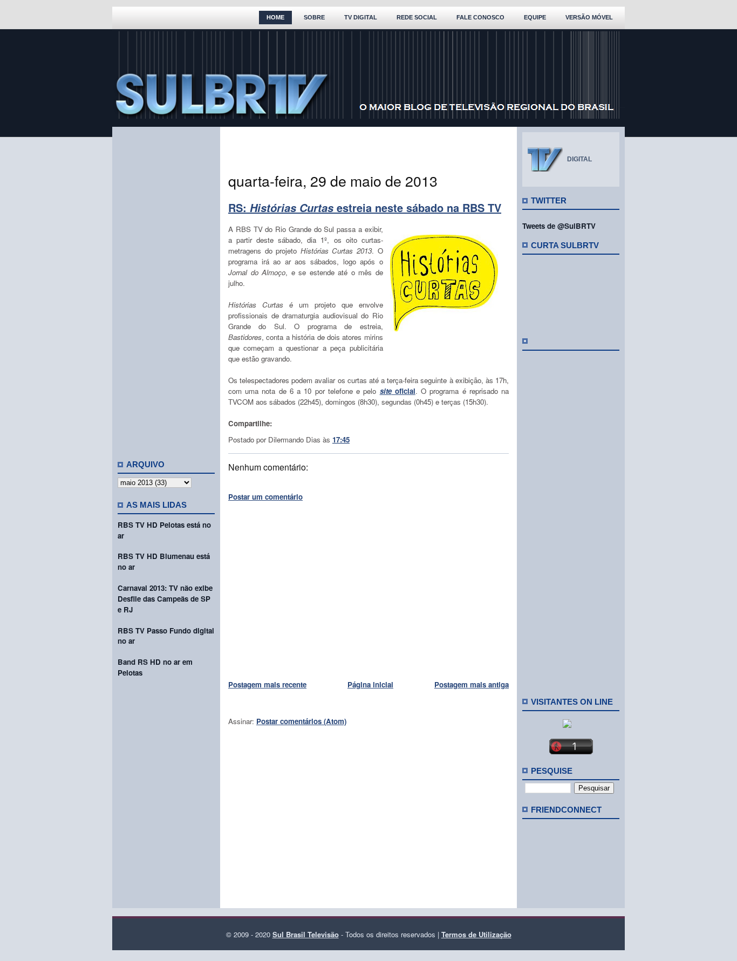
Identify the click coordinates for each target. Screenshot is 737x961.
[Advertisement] (166, 289)
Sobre (314, 17)
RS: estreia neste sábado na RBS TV (364, 207)
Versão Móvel (589, 17)
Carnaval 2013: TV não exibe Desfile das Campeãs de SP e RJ (165, 599)
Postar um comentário (265, 497)
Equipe (535, 17)
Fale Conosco (480, 17)
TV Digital (360, 17)
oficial (397, 391)
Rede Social (417, 17)
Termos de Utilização (476, 934)
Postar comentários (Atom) (301, 721)
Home (275, 17)
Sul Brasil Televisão (305, 934)
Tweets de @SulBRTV (559, 226)
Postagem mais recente (267, 684)
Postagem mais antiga (471, 684)
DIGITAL (579, 159)
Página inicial (370, 684)
